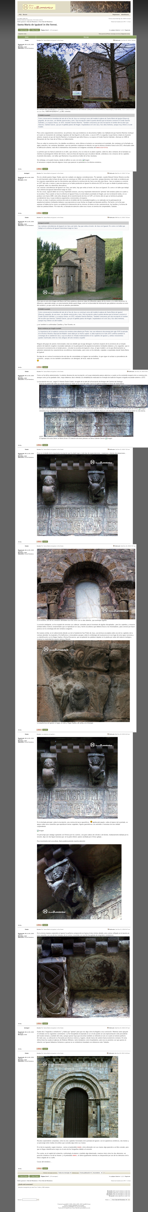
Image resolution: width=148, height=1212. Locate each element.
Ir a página (112, 30)
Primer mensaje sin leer (113, 33)
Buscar (25, 14)
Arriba (20, 169)
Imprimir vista (22, 33)
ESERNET (71, 1206)
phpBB (66, 1204)
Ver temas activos (38, 19)
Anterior (118, 30)
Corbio (39, 1187)
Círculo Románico (81, 1206)
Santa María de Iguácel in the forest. (37, 24)
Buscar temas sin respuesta (24, 19)
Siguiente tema (125, 33)
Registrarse (116, 14)
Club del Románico (32, 21)
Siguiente (127, 30)
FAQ (20, 14)
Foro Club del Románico (45, 21)
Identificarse (125, 14)
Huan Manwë (75, 1208)
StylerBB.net (75, 1205)
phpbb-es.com (86, 1208)
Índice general (21, 21)
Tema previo (102, 33)
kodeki (82, 1205)
